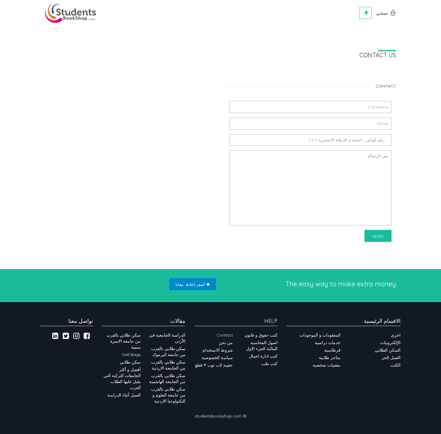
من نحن (226, 342)
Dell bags (131, 354)
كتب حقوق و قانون (261, 335)
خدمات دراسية (327, 342)
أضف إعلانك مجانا (190, 284)
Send (378, 236)
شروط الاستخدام (217, 350)
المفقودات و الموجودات (319, 335)
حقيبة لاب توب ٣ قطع (214, 365)
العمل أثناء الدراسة (124, 395)
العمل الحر (391, 357)
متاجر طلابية (329, 357)
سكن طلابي (130, 362)
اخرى (395, 335)
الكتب (395, 365)
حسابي (382, 13)
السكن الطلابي (387, 350)
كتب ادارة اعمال (263, 356)
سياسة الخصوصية (216, 357)
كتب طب (269, 363)
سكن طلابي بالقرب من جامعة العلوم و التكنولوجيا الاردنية (168, 395)
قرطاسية (332, 350)
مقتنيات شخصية (326, 365)
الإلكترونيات (390, 342)
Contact (225, 335)
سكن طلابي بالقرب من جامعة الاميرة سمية (123, 341)
